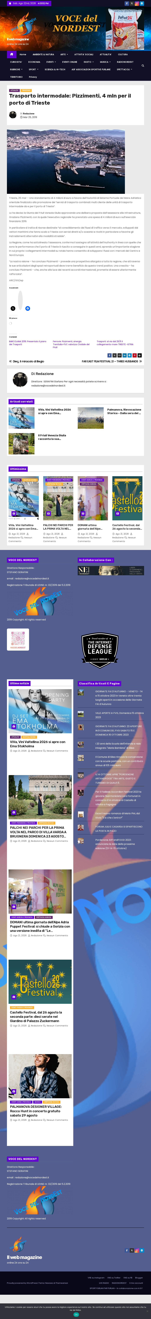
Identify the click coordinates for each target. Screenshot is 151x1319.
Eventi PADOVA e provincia (126, 480)
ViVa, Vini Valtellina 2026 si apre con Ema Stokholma (54, 413)
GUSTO (88, 61)
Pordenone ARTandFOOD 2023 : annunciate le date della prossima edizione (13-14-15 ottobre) (115, 844)
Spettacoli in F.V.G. (54, 484)
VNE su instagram (96, 1277)
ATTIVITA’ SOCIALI (83, 54)
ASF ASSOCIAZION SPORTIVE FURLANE (91, 69)
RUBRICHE (15, 69)
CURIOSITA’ (16, 61)
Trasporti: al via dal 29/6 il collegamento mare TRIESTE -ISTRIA (115, 343)
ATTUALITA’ (106, 54)
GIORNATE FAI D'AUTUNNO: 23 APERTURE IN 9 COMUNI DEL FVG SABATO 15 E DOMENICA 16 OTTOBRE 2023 (118, 730)
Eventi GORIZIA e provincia (91, 480)
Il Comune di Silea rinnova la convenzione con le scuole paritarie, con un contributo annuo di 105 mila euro (119, 761)
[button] (143, 65)
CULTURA (123, 54)
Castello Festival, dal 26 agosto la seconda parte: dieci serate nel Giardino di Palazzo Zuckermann (36, 1016)
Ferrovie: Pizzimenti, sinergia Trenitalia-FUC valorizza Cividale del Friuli (71, 344)
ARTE (63, 54)
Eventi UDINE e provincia (21, 1102)
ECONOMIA (34, 61)
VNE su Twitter (113, 1277)
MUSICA (104, 61)
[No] (147, 1311)
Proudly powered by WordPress (22, 1283)
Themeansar (62, 1283)
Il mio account (136, 1283)
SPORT (33, 69)
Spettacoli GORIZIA (88, 484)
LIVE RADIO (104, 1283)
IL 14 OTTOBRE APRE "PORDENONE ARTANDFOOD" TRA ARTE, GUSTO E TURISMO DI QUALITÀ (115, 779)
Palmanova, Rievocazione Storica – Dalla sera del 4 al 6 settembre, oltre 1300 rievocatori (124, 415)
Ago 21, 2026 (19, 533)
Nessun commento (57, 750)
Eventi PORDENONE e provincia (59, 480)
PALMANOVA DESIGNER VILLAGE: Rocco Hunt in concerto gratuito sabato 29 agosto (36, 1111)
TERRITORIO (16, 76)
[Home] (12, 54)
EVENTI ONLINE (69, 61)
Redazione (28, 113)
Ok (76, 1314)
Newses (49, 1283)
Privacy (33, 76)
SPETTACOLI (124, 69)
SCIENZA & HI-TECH (55, 69)
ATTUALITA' (14, 90)
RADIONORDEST (125, 61)
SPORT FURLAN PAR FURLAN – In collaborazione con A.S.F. (116, 1288)
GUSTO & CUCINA (30, 480)
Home (23, 54)
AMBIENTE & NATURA (43, 54)
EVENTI (50, 61)
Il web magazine (18, 39)
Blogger (139, 1277)
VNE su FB (127, 1277)
